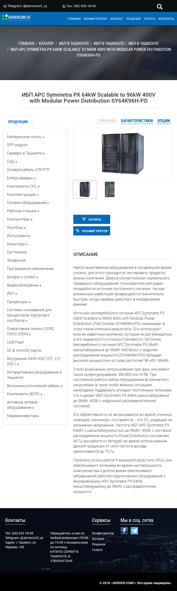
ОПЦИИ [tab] (163, 120)
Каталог (98, 538)
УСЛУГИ (149, 19)
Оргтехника (17, 251)
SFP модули (17, 144)
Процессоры (17, 301)
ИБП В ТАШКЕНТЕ (74, 43)
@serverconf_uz (35, 5)
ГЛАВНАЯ (74, 19)
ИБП (10, 293)
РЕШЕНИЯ (133, 19)
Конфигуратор (103, 533)
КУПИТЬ (94, 219)
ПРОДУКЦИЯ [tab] (18, 121)
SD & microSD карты (24, 350)
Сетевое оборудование (26, 202)
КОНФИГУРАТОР (95, 19)
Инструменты (18, 235)
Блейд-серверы (20, 177)
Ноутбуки (15, 227)
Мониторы (16, 243)
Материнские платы (24, 136)
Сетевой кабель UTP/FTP (28, 169)
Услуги (97, 550)
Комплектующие (21, 194)
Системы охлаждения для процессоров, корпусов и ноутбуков (29, 315)
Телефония (16, 260)
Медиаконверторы (23, 415)
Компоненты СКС (22, 186)
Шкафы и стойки (21, 276)
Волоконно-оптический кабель (33, 385)
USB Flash (15, 342)
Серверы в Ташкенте (24, 153)
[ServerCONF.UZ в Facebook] (124, 530)
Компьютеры (18, 219)
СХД (10, 161)
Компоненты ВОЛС (23, 393)
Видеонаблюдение (22, 285)
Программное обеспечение (30, 268)
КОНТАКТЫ (166, 19)
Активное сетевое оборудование (22, 405)
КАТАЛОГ (116, 19)
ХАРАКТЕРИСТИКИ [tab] (137, 120)
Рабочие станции (21, 210)
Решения (98, 544)
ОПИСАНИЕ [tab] (107, 120)
